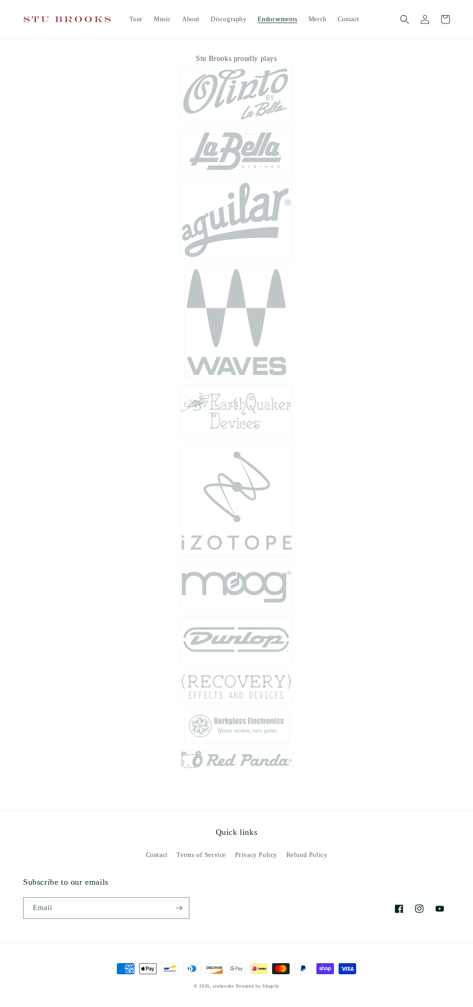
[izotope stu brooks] (236, 556)
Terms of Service (201, 854)
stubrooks (223, 986)
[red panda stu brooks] (236, 768)
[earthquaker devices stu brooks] (236, 438)
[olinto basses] (236, 122)
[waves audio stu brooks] (236, 377)
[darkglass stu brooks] (236, 743)
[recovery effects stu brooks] (236, 702)
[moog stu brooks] (236, 609)
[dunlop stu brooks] (236, 663)
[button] (404, 19)
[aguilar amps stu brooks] (236, 259)
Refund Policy (306, 854)
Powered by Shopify (258, 986)
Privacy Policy (256, 854)
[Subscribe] (179, 908)
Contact (157, 854)
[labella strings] (236, 173)
